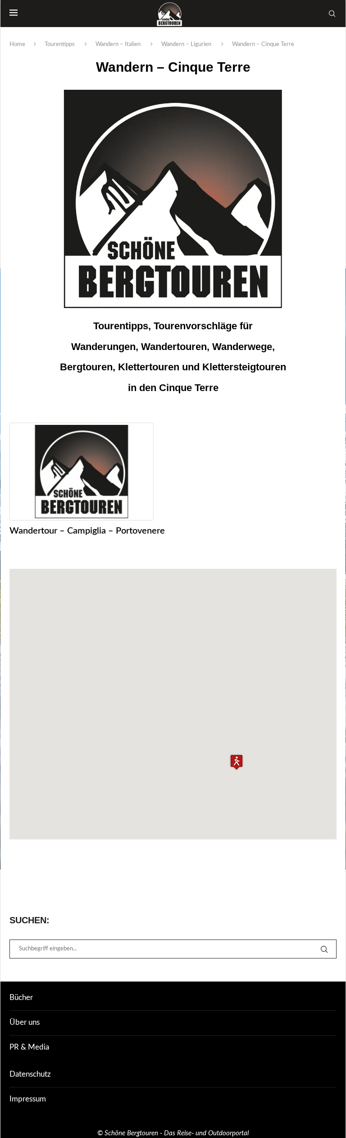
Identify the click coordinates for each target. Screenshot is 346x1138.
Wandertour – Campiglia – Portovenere (87, 530)
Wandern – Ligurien (186, 44)
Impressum (27, 1099)
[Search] (332, 13)
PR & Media (29, 1047)
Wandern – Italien (118, 44)
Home (17, 44)
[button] (236, 762)
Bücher (21, 997)
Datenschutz (30, 1074)
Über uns (24, 1022)
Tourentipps (60, 44)
